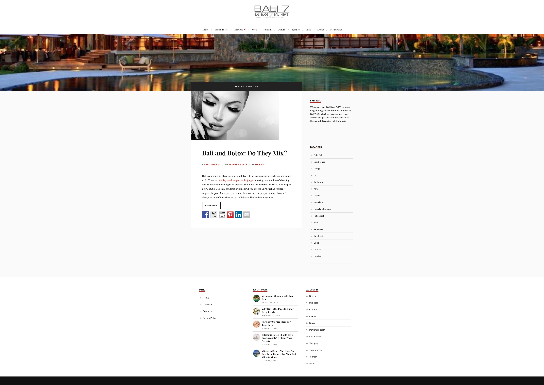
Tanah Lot (318, 236)
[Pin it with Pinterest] (230, 214)
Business (313, 302)
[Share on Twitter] (213, 214)
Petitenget (319, 215)
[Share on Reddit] (222, 214)
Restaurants (336, 29)
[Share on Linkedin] (238, 214)
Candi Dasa (319, 161)
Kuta (316, 188)
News (254, 29)
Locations (238, 29)
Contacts (207, 311)
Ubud (316, 242)
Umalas (317, 256)
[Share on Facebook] (205, 214)
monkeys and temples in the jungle (236, 180)
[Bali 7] (272, 16)
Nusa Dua (318, 202)
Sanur (316, 222)
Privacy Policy (209, 318)
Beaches (296, 29)
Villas (308, 29)
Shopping (313, 343)
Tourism (267, 29)
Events (320, 29)
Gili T (316, 175)
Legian (317, 195)
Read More (211, 205)
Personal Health (317, 329)
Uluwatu (318, 249)
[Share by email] (246, 214)
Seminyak (318, 229)
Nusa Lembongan (322, 209)
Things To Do (221, 29)
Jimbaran (318, 182)
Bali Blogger (213, 165)
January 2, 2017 (238, 165)
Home (205, 29)
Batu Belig (319, 155)
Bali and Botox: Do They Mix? (244, 153)
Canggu (317, 168)
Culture (281, 29)
